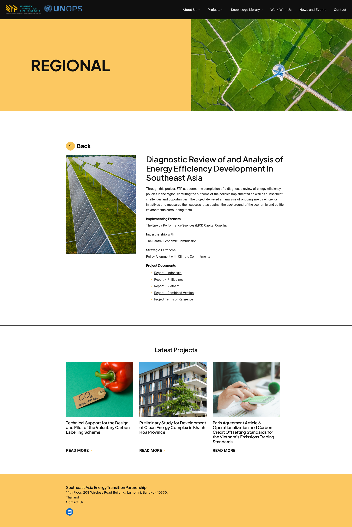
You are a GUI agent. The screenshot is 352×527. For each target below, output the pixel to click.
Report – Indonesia (168, 273)
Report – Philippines (168, 280)
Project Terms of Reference (173, 299)
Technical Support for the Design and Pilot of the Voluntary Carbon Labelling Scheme (98, 427)
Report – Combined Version (174, 293)
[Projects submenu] (222, 10)
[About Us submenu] (199, 10)
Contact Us (75, 502)
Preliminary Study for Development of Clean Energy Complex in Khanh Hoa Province (172, 427)
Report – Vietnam (166, 286)
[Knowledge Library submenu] (262, 10)
